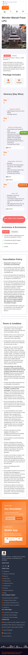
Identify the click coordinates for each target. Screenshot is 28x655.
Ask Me (23, 132)
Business (22, 185)
